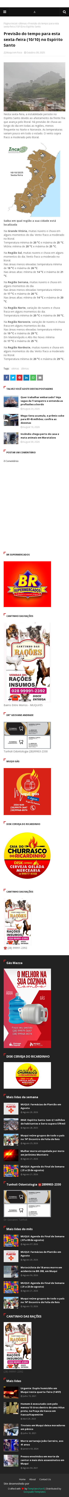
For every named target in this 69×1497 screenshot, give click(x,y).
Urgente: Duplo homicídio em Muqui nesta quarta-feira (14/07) (41, 1390)
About (32, 1479)
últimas (22, 23)
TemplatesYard (36, 1488)
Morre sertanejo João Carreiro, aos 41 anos (42, 1442)
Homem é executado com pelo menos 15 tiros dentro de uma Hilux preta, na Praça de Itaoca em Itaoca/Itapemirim (43, 1409)
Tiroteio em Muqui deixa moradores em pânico (43, 1427)
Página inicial (10, 23)
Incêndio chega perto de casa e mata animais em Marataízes (40, 435)
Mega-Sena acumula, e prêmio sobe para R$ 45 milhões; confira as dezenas (42, 419)
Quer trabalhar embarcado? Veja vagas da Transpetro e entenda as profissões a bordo (42, 401)
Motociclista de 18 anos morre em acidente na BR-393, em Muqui (41, 1269)
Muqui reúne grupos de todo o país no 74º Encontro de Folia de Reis (42, 1137)
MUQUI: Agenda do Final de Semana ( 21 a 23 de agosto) (42, 1168)
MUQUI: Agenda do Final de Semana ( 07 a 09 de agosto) (42, 1238)
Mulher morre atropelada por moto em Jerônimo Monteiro (42, 1152)
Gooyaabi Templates (34, 1491)
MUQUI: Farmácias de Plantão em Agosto (41, 1106)
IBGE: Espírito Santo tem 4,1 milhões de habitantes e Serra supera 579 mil (43, 1121)
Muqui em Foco (14, 52)
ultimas (15, 368)
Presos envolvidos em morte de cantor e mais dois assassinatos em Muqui (42, 1460)
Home (22, 1479)
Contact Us (45, 1479)
